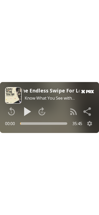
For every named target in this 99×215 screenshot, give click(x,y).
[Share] (87, 111)
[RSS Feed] (73, 111)
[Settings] (89, 123)
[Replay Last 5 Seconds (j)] (11, 111)
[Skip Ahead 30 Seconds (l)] (42, 111)
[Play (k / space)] (26, 111)
